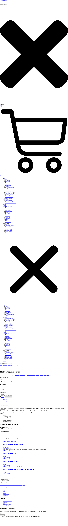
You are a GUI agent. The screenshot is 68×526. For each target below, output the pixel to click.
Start (1, 365)
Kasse (6, 182)
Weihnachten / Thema (9, 224)
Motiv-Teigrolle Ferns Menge (6, 395)
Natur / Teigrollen (9, 197)
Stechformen (5, 199)
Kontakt (4, 233)
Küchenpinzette (8, 211)
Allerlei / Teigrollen (9, 198)
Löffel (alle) (7, 212)
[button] (34, 269)
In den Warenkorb (8, 397)
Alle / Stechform (8, 200)
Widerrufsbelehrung (9, 187)
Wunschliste (7, 180)
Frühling (41, 375)
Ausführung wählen (7, 448)
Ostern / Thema (8, 229)
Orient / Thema (8, 231)
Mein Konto (7, 184)
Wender (7, 209)
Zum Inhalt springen (4, 0)
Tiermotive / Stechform (10, 201)
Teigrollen (5, 189)
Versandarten (8, 186)
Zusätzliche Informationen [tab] (8, 402)
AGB (6, 188)
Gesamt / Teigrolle (9, 191)
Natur (48, 375)
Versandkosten (11, 381)
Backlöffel (7, 213)
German (5, 363)
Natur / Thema (8, 228)
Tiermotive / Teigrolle (9, 193)
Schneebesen (8, 210)
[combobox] (6, 4)
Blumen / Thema (8, 230)
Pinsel (6, 219)
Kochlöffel (7, 214)
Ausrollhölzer (8, 222)
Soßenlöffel (7, 217)
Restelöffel (7, 216)
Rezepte (4, 232)
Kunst (45, 375)
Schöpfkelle (7, 218)
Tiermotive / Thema (9, 225)
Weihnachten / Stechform (10, 203)
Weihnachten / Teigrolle (10, 192)
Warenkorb (7, 181)
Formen (4, 205)
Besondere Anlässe (31, 375)
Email (1, 513)
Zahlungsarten (8, 185)
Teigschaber (7, 220)
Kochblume (7, 207)
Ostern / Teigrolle (9, 194)
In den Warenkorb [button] (6, 457)
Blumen (37, 375)
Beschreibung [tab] (5, 401)
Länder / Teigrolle (9, 195)
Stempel (4, 204)
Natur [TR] (10, 365)
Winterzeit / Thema (9, 226)
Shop (4, 178)
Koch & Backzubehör (7, 206)
